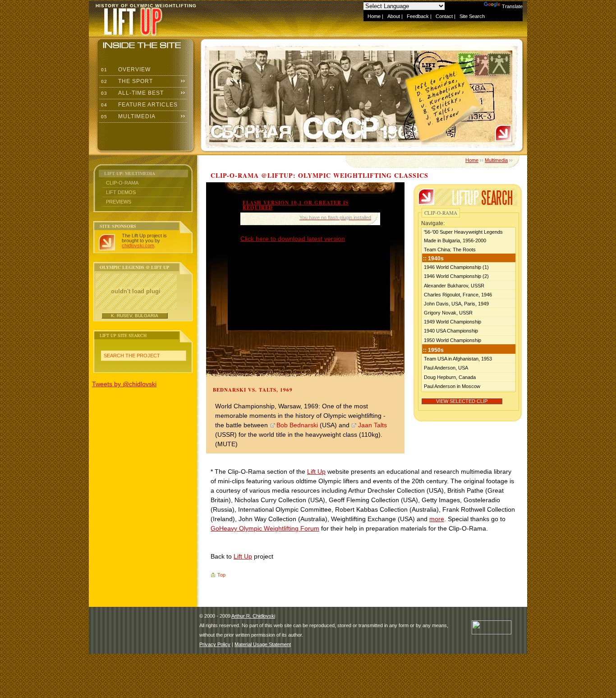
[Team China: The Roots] (468, 249)
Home (374, 16)
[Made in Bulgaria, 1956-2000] (468, 240)
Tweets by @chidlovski (124, 384)
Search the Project (132, 355)
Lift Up (316, 471)
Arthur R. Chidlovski (253, 616)
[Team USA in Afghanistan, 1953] (468, 358)
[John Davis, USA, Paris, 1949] (468, 303)
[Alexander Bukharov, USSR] (468, 285)
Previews (118, 201)
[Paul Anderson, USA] (468, 367)
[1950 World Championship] (468, 339)
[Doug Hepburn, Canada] (468, 376)
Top (221, 575)
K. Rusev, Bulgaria (134, 315)
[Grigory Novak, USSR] (468, 312)
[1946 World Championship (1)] (468, 266)
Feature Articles (138, 105)
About (393, 16)
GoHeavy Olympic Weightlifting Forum (265, 528)
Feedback (418, 16)
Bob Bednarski (297, 425)
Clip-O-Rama (122, 182)
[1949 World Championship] (468, 321)
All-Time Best (131, 93)
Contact (444, 16)
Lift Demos (121, 192)
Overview (125, 69)
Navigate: (433, 223)
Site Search (472, 16)
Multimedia (127, 116)
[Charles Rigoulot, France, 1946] (468, 294)
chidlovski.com (138, 245)
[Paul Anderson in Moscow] (468, 385)
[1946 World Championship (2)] (468, 275)
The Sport (126, 81)
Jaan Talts (372, 425)
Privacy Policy (214, 644)
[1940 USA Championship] (468, 330)
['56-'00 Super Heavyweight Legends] (468, 231)
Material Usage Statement (262, 644)
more (436, 518)
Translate (512, 6)
